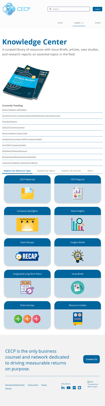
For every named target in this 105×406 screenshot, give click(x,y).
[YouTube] (69, 387)
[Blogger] (79, 387)
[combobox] (71, 9)
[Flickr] (74, 387)
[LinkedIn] (62, 387)
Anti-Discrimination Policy (15, 385)
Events (98, 23)
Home (60, 23)
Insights (77, 23)
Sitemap (8, 388)
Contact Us (91, 359)
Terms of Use (33, 385)
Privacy (44, 385)
